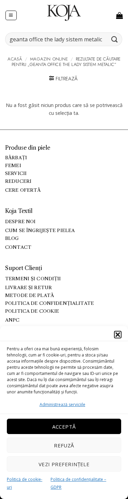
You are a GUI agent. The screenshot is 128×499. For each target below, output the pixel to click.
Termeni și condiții (33, 279)
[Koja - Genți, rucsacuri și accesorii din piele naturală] (64, 12)
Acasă (15, 59)
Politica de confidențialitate (49, 303)
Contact (18, 247)
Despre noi (20, 222)
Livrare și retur (28, 288)
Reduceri (18, 181)
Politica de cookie (32, 311)
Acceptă (63, 426)
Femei (13, 165)
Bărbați (16, 158)
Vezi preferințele (64, 464)
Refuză (64, 445)
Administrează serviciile (62, 404)
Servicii (16, 173)
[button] (117, 334)
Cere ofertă (23, 190)
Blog (12, 238)
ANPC (12, 320)
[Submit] (115, 39)
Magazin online (49, 59)
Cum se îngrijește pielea (40, 230)
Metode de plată (29, 295)
